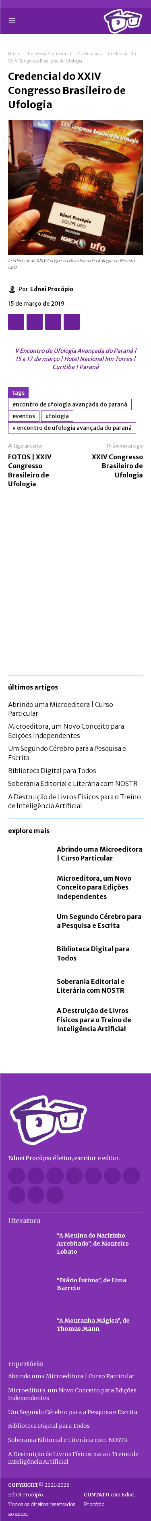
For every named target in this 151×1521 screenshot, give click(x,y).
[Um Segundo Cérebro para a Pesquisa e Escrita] (28, 921)
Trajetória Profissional (49, 53)
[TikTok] (112, 1176)
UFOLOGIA (57, 416)
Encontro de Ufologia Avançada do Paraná (69, 404)
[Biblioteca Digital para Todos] (28, 954)
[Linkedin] (74, 1176)
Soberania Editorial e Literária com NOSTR (72, 783)
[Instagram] (55, 1176)
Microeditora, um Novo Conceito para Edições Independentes (94, 887)
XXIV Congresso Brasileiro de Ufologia (117, 466)
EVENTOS (23, 416)
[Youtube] (55, 1195)
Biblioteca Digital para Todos (52, 771)
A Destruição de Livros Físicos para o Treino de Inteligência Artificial (74, 801)
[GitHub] (36, 1176)
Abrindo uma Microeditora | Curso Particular (71, 1376)
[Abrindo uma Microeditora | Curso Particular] (28, 854)
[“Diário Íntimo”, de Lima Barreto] (28, 1284)
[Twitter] (35, 322)
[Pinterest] (53, 322)
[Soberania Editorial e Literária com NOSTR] (28, 986)
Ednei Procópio (51, 289)
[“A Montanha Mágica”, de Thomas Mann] (28, 1324)
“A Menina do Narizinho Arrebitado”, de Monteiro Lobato (93, 1243)
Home (14, 53)
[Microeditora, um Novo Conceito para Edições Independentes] (28, 886)
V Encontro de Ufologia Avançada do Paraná (72, 427)
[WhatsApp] (72, 322)
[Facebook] (16, 322)
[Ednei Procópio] (13, 289)
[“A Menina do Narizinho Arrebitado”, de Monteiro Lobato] (28, 1244)
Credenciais (90, 53)
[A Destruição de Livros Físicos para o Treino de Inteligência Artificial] (28, 1018)
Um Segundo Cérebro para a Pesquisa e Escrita (99, 921)
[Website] (16, 1195)
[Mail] (93, 1176)
